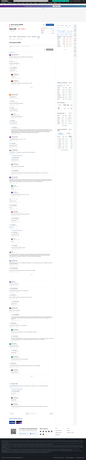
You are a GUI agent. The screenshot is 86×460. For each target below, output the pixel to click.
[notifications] (82, 0)
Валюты (58, 25)
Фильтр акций (8, 4)
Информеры (58, 434)
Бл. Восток (41, 4)
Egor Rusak (13, 120)
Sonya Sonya (13, 294)
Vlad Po (12, 107)
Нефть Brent (59, 36)
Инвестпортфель (58, 432)
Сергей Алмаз (15, 369)
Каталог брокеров (61, 102)
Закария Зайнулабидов (15, 54)
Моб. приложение (59, 430)
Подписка (51, 28)
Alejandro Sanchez (16, 301)
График (14, 36)
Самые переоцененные (68, 133)
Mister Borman (13, 363)
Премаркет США (21, 4)
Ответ (11, 58)
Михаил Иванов (15, 329)
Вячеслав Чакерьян (14, 136)
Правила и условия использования (58, 457)
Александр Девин (16, 314)
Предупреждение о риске (80, 457)
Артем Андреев (13, 67)
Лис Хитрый (13, 143)
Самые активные (60, 85)
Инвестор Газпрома (14, 383)
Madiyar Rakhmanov (14, 288)
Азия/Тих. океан (46, 4)
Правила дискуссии (12, 52)
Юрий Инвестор (15, 74)
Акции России (12, 4)
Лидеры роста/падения (62, 82)
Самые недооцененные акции (62, 130)
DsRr (12, 251)
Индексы (62, 25)
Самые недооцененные (60, 133)
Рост (64, 85)
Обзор (10, 36)
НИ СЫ (14, 238)
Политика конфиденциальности (70, 457)
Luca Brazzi (15, 350)
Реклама (68, 430)
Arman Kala (15, 192)
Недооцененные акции (62, 4)
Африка (50, 4)
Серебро (58, 41)
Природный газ (59, 46)
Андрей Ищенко (15, 170)
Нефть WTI (59, 38)
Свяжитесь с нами (70, 432)
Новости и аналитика (21, 36)
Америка (35, 4)
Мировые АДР (26, 4)
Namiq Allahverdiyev (14, 94)
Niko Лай (14, 185)
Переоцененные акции (70, 4)
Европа (38, 4)
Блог (56, 428)
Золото (58, 39)
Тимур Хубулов (15, 211)
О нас (68, 428)
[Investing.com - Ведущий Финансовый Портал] (5, 1)
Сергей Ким (13, 281)
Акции (3, 4)
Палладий (58, 44)
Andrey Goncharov (16, 157)
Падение (68, 85)
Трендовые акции (60, 113)
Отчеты (28, 36)
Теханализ (34, 36)
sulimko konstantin (14, 260)
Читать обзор (71, 108)
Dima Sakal (15, 127)
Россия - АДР (31, 4)
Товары (66, 25)
